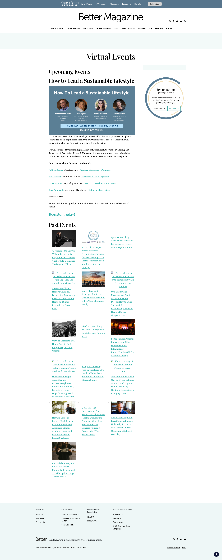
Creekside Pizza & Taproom (95, 176)
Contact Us (40, 522)
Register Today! (62, 214)
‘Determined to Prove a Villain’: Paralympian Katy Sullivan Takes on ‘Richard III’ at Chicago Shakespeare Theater (63, 257)
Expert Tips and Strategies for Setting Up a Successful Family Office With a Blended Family (93, 298)
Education (88, 29)
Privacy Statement (173, 548)
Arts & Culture (57, 29)
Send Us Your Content (70, 514)
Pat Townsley (55, 176)
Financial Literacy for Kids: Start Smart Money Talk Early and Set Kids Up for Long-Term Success (63, 470)
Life (116, 29)
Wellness (142, 29)
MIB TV (169, 29)
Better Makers (118, 522)
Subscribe (174, 108)
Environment (73, 29)
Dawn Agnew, (55, 183)
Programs (126, 4)
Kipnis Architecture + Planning (95, 170)
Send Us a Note (68, 525)
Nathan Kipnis (56, 170)
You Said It (117, 518)
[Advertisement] (164, 144)
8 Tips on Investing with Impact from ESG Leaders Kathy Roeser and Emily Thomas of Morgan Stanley (93, 373)
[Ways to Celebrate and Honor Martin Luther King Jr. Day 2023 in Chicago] (64, 328)
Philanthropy (156, 29)
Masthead (40, 518)
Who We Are (92, 521)
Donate (138, 4)
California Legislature (99, 190)
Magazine (114, 4)
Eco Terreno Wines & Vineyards (100, 183)
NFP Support (101, 4)
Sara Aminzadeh (57, 190)
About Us (39, 514)
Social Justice (128, 29)
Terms (184, 548)
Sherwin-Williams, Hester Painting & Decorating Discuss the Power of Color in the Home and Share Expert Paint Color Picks (63, 298)
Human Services (103, 29)
